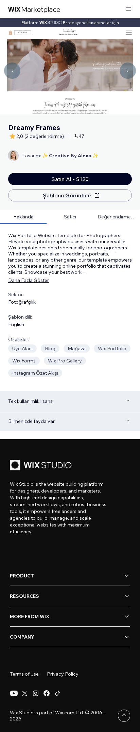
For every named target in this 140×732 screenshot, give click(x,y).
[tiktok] (57, 693)
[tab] (23, 217)
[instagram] (36, 693)
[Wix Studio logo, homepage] (42, 466)
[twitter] (25, 693)
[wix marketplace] (34, 9)
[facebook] (46, 693)
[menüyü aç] (128, 9)
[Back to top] (124, 716)
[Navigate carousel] (12, 71)
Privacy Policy (62, 674)
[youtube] (14, 693)
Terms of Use (24, 674)
